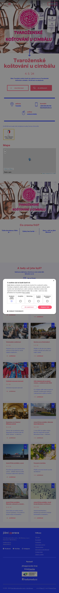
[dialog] (29, 296)
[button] (15, 311)
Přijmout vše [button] (45, 307)
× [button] (53, 280)
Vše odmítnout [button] (29, 307)
